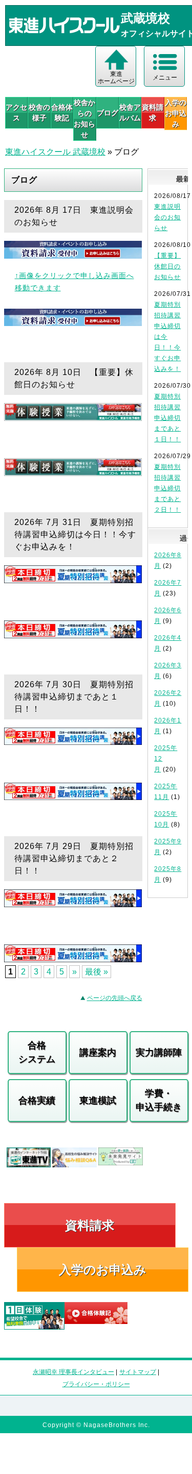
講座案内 (97, 1052)
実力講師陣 (159, 1052)
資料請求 (152, 112)
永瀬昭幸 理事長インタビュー (73, 1372)
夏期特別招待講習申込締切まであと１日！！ (167, 418)
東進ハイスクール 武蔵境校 (55, 151)
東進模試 (97, 1100)
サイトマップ (137, 1372)
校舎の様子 (39, 112)
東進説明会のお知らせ (167, 217)
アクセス (16, 112)
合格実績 (36, 1100)
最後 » (96, 971)
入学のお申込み (102, 1270)
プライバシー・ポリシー (96, 1384)
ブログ (107, 113)
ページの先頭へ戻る (114, 998)
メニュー (165, 77)
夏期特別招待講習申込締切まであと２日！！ (167, 488)
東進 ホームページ (116, 77)
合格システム (36, 1052)
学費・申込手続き (159, 1100)
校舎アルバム (130, 112)
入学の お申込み (175, 113)
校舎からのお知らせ (84, 118)
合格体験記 (62, 112)
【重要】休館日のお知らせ (167, 266)
